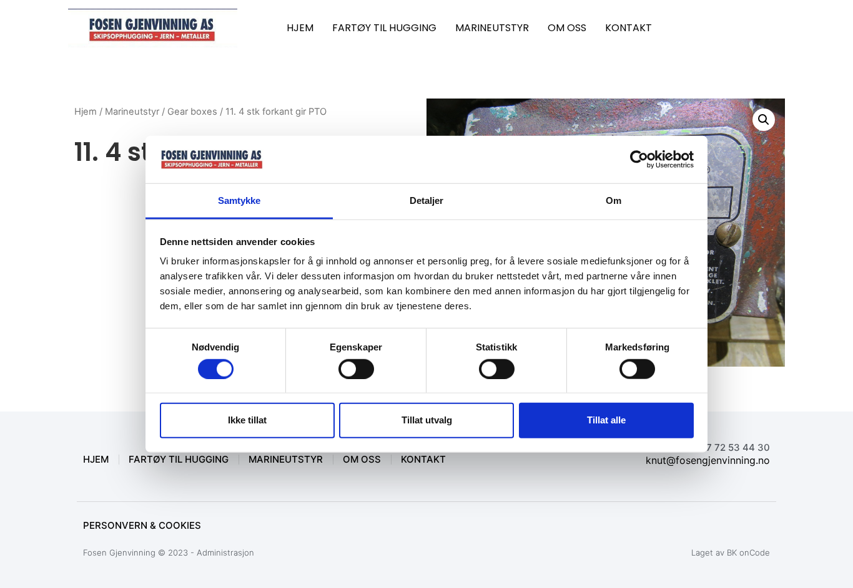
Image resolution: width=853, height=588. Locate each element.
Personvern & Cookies (142, 525)
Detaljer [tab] (427, 200)
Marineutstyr (132, 111)
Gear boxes (192, 111)
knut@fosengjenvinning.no (708, 460)
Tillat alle (606, 420)
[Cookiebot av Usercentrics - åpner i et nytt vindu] (639, 159)
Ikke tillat (247, 420)
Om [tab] (613, 200)
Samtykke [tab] (239, 200)
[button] (763, 119)
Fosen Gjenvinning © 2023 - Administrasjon (168, 552)
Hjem (85, 111)
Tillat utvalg (427, 420)
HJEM (300, 28)
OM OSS (567, 28)
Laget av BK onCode (730, 552)
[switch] (356, 368)
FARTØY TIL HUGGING (384, 28)
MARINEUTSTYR (492, 28)
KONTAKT (628, 28)
